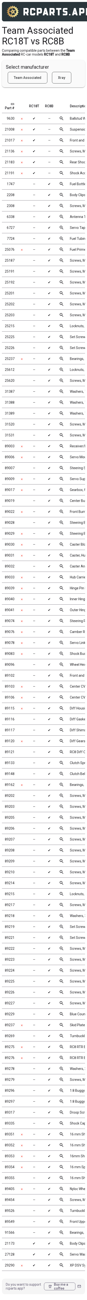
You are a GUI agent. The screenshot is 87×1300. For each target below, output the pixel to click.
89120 (9, 741)
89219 (9, 927)
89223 (9, 959)
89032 (9, 566)
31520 (9, 424)
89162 (9, 785)
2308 (10, 206)
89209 (9, 861)
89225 (9, 981)
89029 (9, 533)
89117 (9, 730)
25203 (9, 315)
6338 (10, 217)
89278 (9, 1069)
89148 (9, 774)
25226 (9, 348)
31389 (9, 413)
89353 (9, 1156)
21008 (9, 129)
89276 (9, 1058)
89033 (9, 577)
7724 (10, 239)
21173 (9, 1243)
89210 (9, 872)
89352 (9, 1145)
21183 (9, 162)
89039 (9, 588)
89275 (9, 1047)
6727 (10, 228)
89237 (9, 1025)
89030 (9, 544)
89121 (9, 752)
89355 (9, 1178)
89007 (9, 468)
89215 (9, 894)
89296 (9, 1090)
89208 (9, 850)
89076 (9, 632)
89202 (9, 796)
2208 (10, 195)
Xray (61, 78)
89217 (9, 905)
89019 (9, 501)
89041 (9, 610)
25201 (9, 293)
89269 (9, 1036)
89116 (9, 719)
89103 (9, 686)
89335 (9, 1123)
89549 (9, 1222)
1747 (10, 184)
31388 (9, 402)
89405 (9, 1189)
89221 (9, 938)
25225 (9, 337)
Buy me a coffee (58, 1286)
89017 (9, 490)
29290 (9, 1265)
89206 (9, 828)
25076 (9, 249)
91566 (9, 1232)
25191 (9, 271)
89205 (9, 817)
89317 (9, 1112)
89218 (9, 916)
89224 (9, 970)
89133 (9, 763)
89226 (9, 992)
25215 (9, 326)
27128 (9, 1254)
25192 (9, 282)
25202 (9, 304)
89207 (9, 839)
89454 (9, 1200)
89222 (9, 948)
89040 (9, 599)
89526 (9, 1211)
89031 (9, 555)
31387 (9, 391)
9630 (10, 118)
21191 (9, 173)
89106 (9, 697)
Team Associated (27, 78)
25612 (9, 370)
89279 (9, 1080)
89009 (9, 479)
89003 (9, 446)
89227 (9, 1003)
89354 (9, 1167)
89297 (9, 1101)
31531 (9, 435)
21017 (9, 140)
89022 (9, 512)
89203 (9, 806)
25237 (9, 359)
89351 (9, 1134)
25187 (9, 260)
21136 (9, 151)
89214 (9, 883)
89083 (9, 654)
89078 (9, 643)
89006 (9, 457)
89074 (9, 621)
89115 (9, 708)
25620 (9, 381)
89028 (9, 523)
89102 (9, 675)
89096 (9, 665)
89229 (9, 1014)
